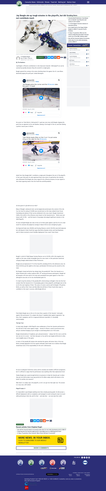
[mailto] (55, 57)
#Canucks (51, 84)
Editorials (40, 2)
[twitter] (49, 57)
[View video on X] (41, 97)
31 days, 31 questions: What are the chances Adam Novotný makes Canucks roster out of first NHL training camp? (78, 34)
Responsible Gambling (87, 475)
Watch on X (55, 90)
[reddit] (58, 57)
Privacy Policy (70, 475)
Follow (37, 81)
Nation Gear (71, 2)
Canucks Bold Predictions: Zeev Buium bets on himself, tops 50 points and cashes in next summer (78, 19)
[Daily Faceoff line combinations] (61, 57)
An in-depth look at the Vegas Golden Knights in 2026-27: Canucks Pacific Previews (77, 29)
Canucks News (30, 2)
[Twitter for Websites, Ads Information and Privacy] (58, 109)
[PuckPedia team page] (64, 57)
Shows (47, 2)
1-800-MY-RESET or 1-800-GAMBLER (48, 479)
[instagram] (84, 457)
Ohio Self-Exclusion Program (32, 480)
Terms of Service (78, 475)
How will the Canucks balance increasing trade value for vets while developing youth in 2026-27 (78, 40)
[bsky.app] (52, 57)
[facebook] (45, 57)
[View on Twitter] (59, 81)
